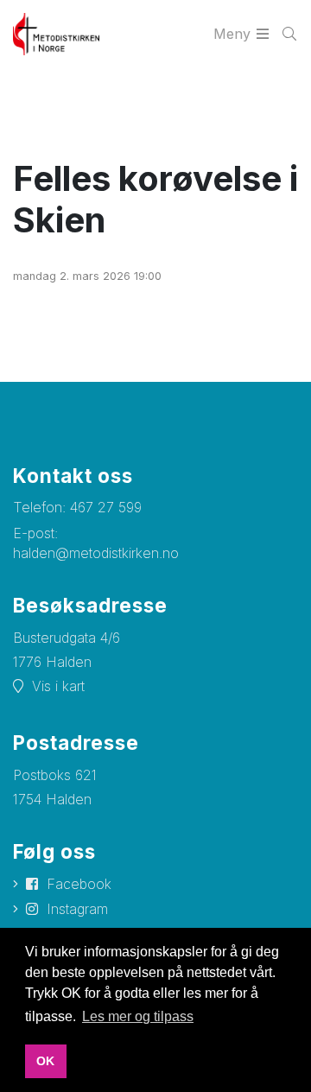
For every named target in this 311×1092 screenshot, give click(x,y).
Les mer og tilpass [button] (138, 1016)
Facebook (79, 883)
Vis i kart (58, 686)
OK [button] (45, 1061)
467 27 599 (106, 507)
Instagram (77, 908)
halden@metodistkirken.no (96, 553)
